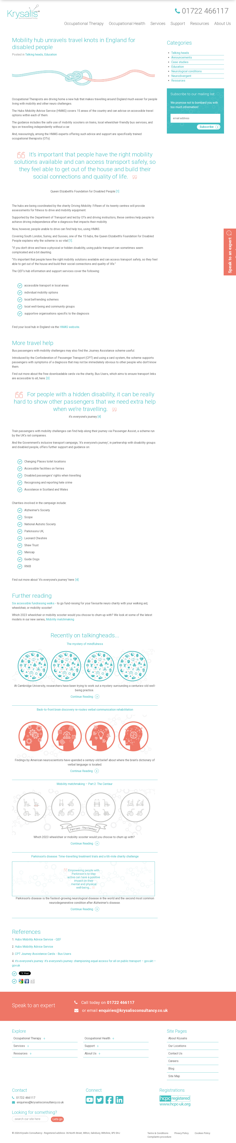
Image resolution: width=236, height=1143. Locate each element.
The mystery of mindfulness (85, 644)
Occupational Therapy (27, 1038)
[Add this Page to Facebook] (27, 981)
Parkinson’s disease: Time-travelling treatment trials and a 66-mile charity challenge (85, 856)
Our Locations (177, 1046)
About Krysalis (177, 1038)
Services (19, 1046)
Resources (20, 1053)
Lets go (58, 1119)
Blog (171, 1068)
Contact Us (175, 1053)
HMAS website (69, 327)
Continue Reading (82, 696)
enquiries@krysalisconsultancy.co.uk (133, 1010)
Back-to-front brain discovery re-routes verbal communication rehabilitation (85, 709)
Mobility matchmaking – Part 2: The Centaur (85, 784)
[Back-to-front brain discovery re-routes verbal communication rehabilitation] (83, 736)
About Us (90, 1053)
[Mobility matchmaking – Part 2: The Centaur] (83, 812)
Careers (173, 1061)
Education (50, 54)
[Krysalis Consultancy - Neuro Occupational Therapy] (24, 11)
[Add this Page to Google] (21, 981)
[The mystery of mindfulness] (83, 666)
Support (90, 1046)
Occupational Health (97, 1038)
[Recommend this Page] (32, 981)
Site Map (174, 1076)
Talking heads (34, 54)
